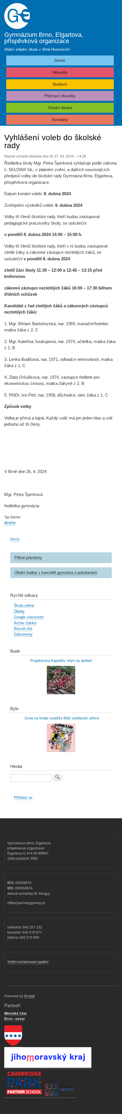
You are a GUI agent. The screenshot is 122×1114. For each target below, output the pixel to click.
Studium (59, 84)
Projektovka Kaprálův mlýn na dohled (61, 661)
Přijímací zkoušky (59, 95)
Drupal (29, 995)
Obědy (19, 611)
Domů (59, 60)
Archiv (10, 522)
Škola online (24, 605)
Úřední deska (60, 107)
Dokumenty (23, 634)
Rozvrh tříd (23, 629)
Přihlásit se (23, 797)
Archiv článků (25, 623)
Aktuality (60, 72)
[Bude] (61, 693)
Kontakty (60, 119)
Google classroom (29, 617)
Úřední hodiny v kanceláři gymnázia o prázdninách (55, 572)
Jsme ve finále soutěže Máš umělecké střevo (61, 718)
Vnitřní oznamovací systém (28, 961)
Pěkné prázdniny (28, 557)
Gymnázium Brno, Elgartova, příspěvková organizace (43, 37)
